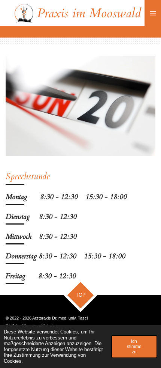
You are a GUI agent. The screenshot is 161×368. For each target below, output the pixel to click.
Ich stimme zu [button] (134, 346)
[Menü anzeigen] (153, 13)
